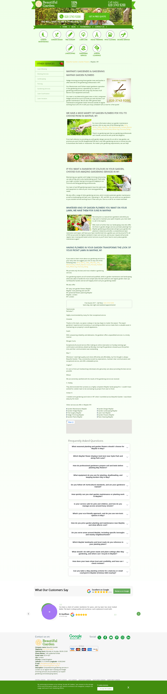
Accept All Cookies (106, 689)
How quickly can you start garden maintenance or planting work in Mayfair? (98, 495)
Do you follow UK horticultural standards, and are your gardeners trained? (98, 486)
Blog (74, 27)
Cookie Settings (103, 685)
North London (62, 680)
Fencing (40, 84)
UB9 (99, 127)
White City (115, 129)
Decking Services (123, 40)
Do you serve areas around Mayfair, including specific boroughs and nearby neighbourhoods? (98, 534)
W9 (103, 127)
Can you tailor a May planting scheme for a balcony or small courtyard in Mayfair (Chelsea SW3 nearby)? (98, 572)
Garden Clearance (97, 54)
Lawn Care (83, 40)
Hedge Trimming (97, 40)
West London (51, 680)
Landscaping (70, 53)
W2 (106, 127)
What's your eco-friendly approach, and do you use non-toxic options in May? (98, 514)
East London (73, 680)
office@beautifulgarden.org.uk (50, 663)
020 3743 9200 (116, 5)
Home (65, 27)
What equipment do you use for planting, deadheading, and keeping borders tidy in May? (97, 476)
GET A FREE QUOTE (97, 16)
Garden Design (57, 40)
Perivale (99, 129)
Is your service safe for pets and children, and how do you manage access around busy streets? (98, 505)
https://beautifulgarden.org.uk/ (49, 665)
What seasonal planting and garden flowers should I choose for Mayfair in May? (98, 447)
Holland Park (107, 129)
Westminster (116, 127)
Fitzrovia (122, 129)
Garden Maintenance (43, 41)
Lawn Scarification (43, 94)
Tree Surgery (70, 40)
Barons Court (85, 265)
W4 (110, 127)
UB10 (94, 127)
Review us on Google (122, 591)
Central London (40, 680)
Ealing (128, 129)
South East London (85, 680)
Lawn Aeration (42, 98)
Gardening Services (83, 54)
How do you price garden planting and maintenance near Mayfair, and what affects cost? (98, 524)
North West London (113, 680)
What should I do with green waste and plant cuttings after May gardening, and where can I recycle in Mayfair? (98, 553)
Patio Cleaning (110, 40)
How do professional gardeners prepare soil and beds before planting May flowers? (98, 467)
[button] (28, 614)
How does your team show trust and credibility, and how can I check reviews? (97, 562)
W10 (125, 125)
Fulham (123, 127)
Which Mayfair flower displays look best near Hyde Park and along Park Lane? (98, 457)
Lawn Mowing (42, 69)
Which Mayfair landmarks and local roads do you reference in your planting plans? (98, 543)
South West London (99, 680)
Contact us (99, 27)
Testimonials (85, 27)
